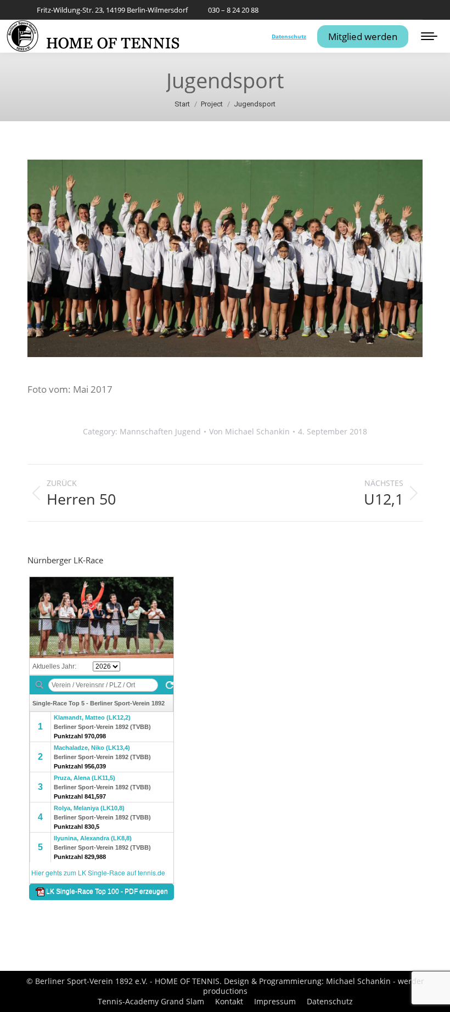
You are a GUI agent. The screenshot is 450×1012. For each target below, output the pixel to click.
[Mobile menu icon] (429, 36)
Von (249, 432)
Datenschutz (289, 36)
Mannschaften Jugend (160, 431)
